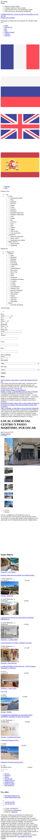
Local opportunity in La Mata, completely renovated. (16, 643)
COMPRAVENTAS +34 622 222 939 (12, 14)
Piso (11, 220)
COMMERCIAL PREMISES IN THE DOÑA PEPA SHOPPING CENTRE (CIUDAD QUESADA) (16, 716)
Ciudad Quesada (15, 268)
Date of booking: (6, 354)
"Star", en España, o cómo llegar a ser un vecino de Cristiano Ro (20, 408)
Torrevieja (7, 35)
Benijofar (13, 261)
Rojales (13, 296)
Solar (11, 225)
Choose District (5, 308)
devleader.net (17, 810)
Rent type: (4, 366)
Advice (6, 777)
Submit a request (9, 32)
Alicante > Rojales (6, 712)
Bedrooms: (4, 324)
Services (6, 774)
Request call (4, 17)
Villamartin (14, 301)
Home (6, 25)
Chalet (12, 207)
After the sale (8, 779)
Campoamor (14, 264)
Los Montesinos (15, 286)
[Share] (3, 769)
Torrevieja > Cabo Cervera (8, 688)
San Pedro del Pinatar (17, 305)
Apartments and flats (16, 198)
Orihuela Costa (15, 288)
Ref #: (2, 348)
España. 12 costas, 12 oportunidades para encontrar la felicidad (19, 391)
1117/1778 (4, 691)
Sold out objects (9, 785)
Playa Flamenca (15, 292)
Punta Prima (14, 294)
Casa (11, 216)
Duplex (12, 205)
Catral (12, 266)
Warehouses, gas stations (17, 240)
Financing (7, 775)
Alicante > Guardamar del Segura (10, 737)
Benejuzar (13, 257)
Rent (5, 30)
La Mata (13, 283)
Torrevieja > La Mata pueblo (9, 639)
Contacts (7, 34)
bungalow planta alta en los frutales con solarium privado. (18, 575)
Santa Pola (14, 297)
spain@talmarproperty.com (12, 797)
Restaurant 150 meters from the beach (12, 762)
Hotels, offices (14, 238)
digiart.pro (14, 812)
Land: (2, 341)
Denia (12, 274)
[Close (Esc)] (1, 769)
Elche (12, 275)
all (7, 194)
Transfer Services (9, 780)
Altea (12, 255)
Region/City (4, 248)
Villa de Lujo (14, 231)
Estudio (12, 218)
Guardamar (14, 277)
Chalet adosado (14, 243)
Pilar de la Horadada (17, 290)
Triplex (12, 229)
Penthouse (13, 211)
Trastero (12, 227)
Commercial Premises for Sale (9, 740)
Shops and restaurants (16, 236)
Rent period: (4, 360)
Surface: (3, 335)
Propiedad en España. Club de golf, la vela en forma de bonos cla (20, 403)
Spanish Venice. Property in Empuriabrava (13, 390)
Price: (2, 314)
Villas (12, 200)
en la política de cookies (25, 836)
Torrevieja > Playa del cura (9, 663)
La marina (13, 281)
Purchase (7, 186)
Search (3, 373)
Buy (5, 29)
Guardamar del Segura (17, 279)
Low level (13, 222)
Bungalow (13, 202)
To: (2, 317)
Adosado (13, 209)
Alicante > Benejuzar (7, 596)
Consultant (11, 17)
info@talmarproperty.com (12, 795)
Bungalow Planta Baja (17, 214)
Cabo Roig (14, 263)
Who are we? (8, 27)
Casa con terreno (15, 233)
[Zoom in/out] (7, 769)
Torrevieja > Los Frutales (8, 572)
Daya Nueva (14, 270)
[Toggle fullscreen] (5, 769)
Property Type (5, 191)
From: (2, 316)
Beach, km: (4, 329)
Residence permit (9, 784)
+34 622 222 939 (9, 802)
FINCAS (13, 203)
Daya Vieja (14, 272)
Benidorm (13, 259)
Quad (12, 224)
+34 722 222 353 (9, 804)
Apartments (13, 245)
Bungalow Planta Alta (16, 213)
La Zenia (13, 285)
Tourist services (9, 782)
